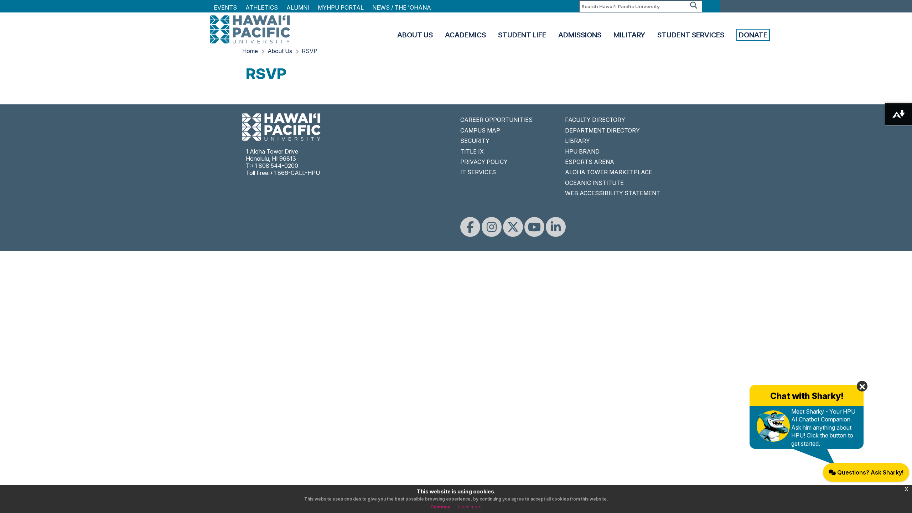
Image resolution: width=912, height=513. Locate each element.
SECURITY (474, 140)
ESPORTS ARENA (589, 161)
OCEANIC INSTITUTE (594, 182)
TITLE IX (472, 151)
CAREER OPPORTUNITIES (496, 119)
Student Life (522, 35)
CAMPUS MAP (480, 130)
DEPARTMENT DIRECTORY (602, 130)
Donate (753, 35)
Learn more (470, 506)
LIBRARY (577, 140)
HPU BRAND (582, 151)
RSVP (309, 51)
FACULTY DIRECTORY (595, 119)
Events (225, 7)
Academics (465, 35)
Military (629, 35)
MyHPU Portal (341, 7)
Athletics (261, 7)
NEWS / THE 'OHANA (401, 7)
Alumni (297, 7)
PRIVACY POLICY (484, 161)
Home (250, 51)
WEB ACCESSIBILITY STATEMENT (612, 193)
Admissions (579, 35)
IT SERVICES (478, 172)
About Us (415, 35)
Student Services (690, 35)
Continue (440, 506)
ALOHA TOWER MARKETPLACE (608, 172)
